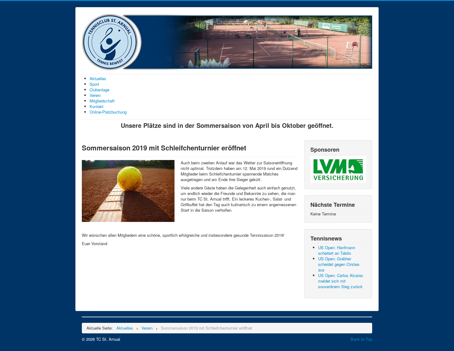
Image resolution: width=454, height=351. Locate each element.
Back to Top (361, 339)
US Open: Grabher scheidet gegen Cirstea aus (338, 264)
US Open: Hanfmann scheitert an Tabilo (336, 250)
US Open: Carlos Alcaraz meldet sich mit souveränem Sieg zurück (340, 280)
